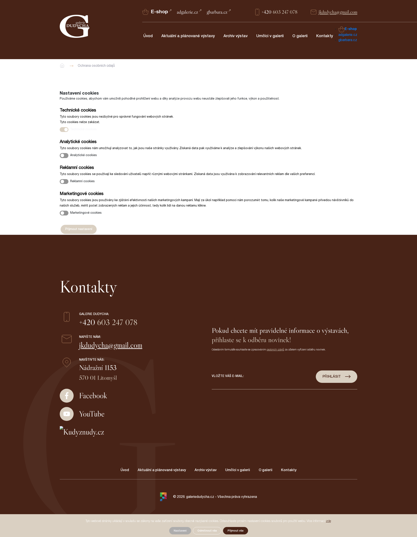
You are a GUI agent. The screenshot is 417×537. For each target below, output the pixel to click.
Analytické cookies (83, 155)
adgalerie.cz (187, 12)
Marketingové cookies (86, 212)
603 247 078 (279, 12)
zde (328, 521)
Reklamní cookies (82, 181)
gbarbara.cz (217, 12)
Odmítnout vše (207, 530)
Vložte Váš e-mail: (228, 376)
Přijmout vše (235, 530)
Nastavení (180, 530)
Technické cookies (83, 129)
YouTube (91, 414)
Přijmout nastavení (78, 229)
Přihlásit (332, 376)
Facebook (93, 395)
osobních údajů (275, 349)
